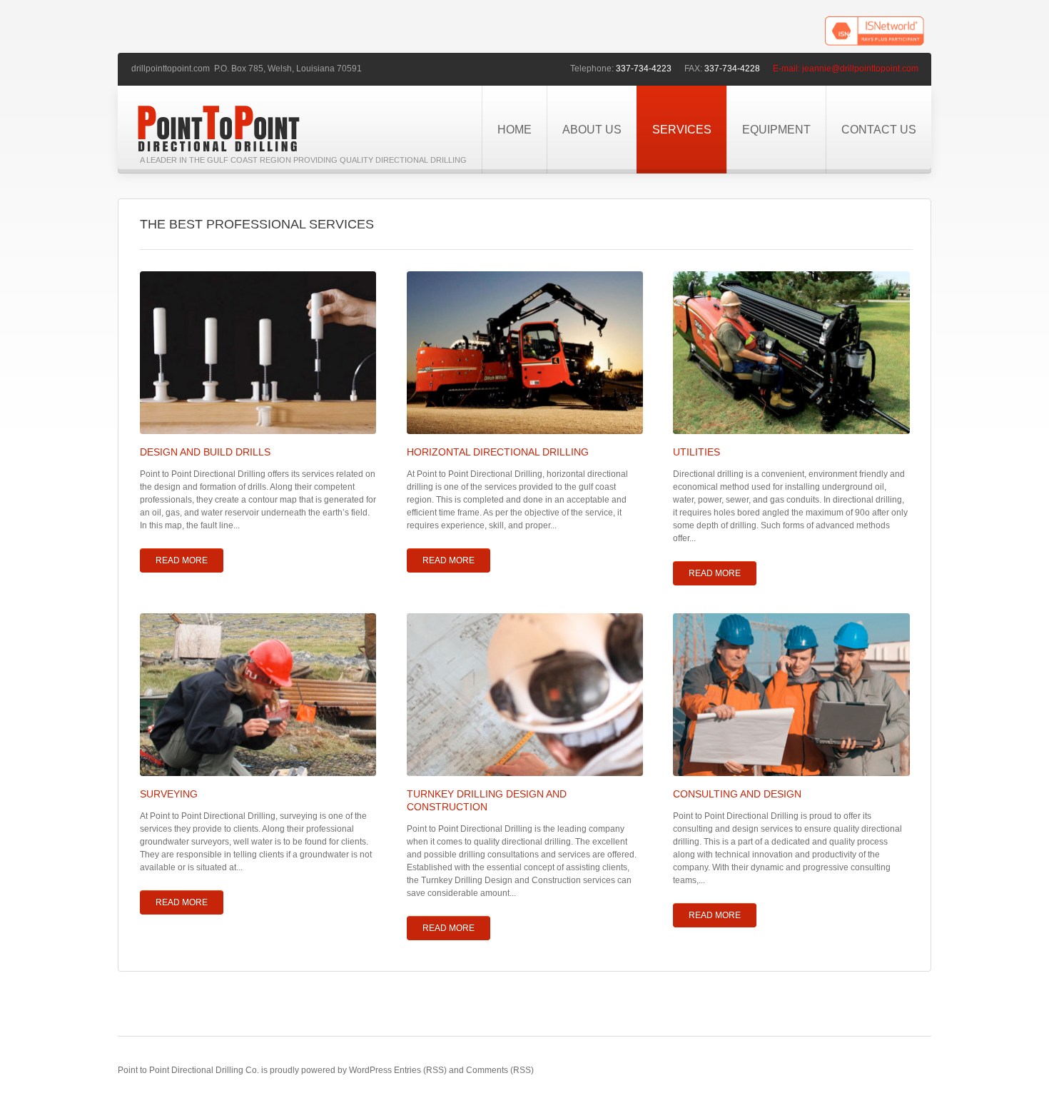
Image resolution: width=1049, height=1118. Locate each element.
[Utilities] (791, 352)
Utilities (696, 452)
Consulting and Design (737, 794)
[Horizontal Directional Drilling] (525, 352)
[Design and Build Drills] (258, 352)
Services (681, 130)
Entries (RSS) (420, 1070)
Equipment (776, 130)
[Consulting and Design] (791, 694)
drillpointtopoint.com (170, 69)
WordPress (370, 1070)
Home (514, 130)
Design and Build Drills (205, 452)
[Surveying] (258, 694)
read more (182, 560)
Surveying (169, 794)
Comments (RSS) (500, 1070)
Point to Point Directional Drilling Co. (188, 1070)
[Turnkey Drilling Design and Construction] (525, 694)
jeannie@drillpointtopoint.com (860, 69)
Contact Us (878, 130)
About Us (592, 130)
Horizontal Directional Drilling (498, 452)
